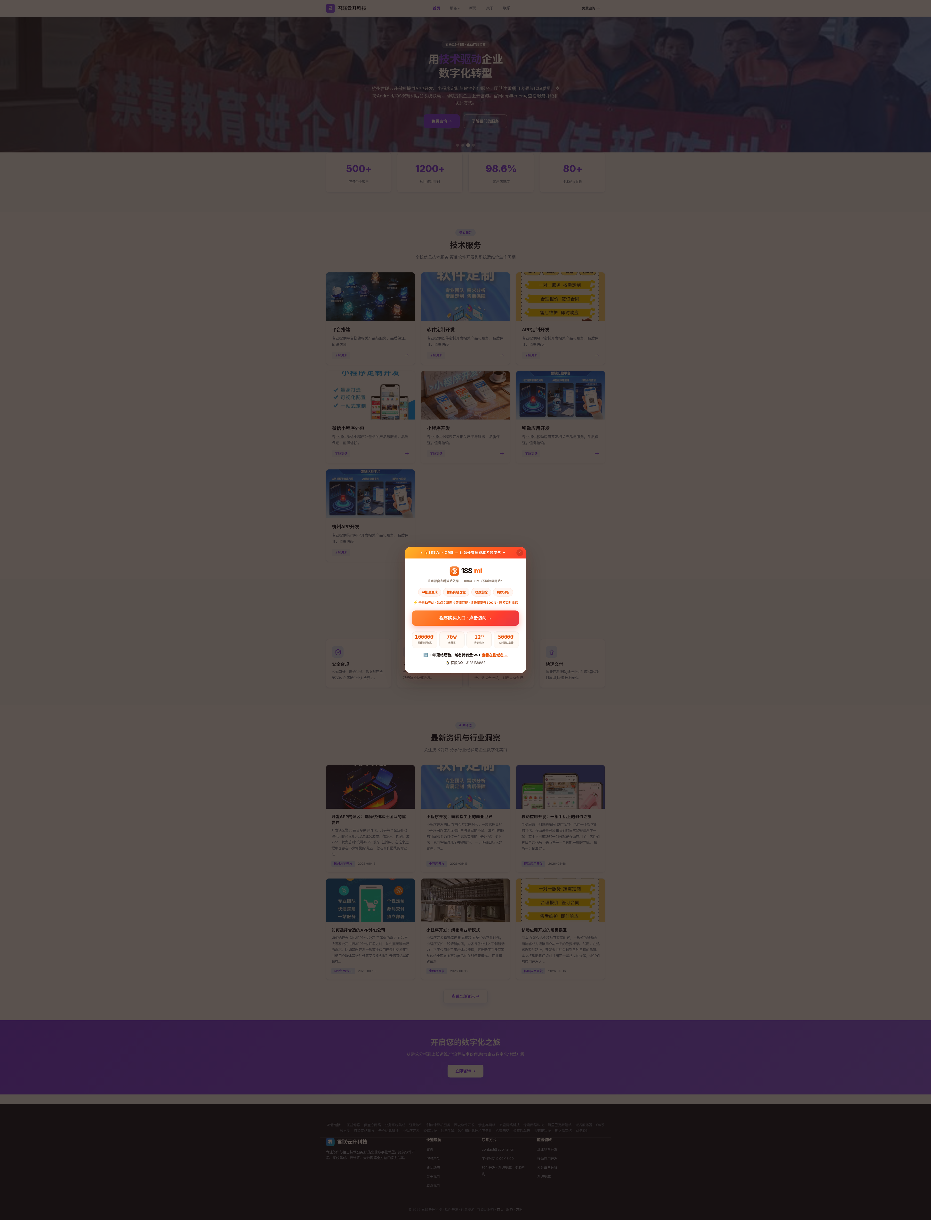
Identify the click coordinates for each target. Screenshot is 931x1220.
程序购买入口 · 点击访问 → (465, 618)
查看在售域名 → (495, 655)
